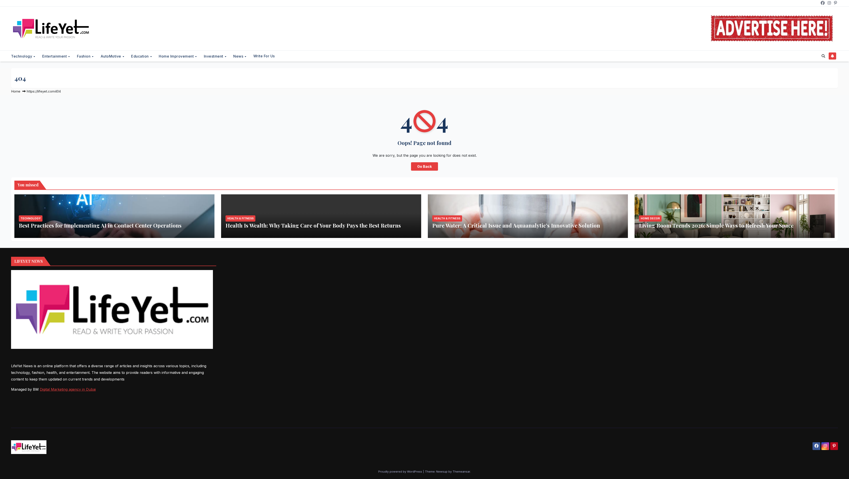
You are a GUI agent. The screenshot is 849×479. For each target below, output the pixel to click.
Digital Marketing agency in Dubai (68, 389)
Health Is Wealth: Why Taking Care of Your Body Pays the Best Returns (313, 225)
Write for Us (264, 56)
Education (140, 56)
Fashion (84, 56)
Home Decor (650, 218)
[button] (823, 56)
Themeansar (461, 471)
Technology (22, 56)
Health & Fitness (240, 218)
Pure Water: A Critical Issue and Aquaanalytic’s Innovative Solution (516, 225)
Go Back (424, 166)
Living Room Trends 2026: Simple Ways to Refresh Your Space (716, 225)
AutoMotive (111, 56)
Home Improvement (177, 56)
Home (15, 91)
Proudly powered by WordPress (400, 471)
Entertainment (55, 56)
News (238, 56)
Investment (214, 56)
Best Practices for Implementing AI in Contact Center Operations (100, 225)
